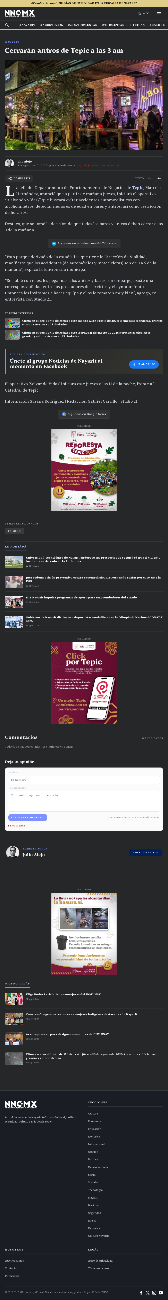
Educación (94, 1129)
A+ (159, 178)
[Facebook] (141, 1293)
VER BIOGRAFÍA (143, 852)
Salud (91, 1175)
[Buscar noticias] (7, 25)
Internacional (96, 1144)
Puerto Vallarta (98, 1167)
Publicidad (12, 1276)
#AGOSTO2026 (51, 25)
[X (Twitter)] (147, 1293)
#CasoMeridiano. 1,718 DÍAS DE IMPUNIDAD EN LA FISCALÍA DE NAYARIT (84, 3)
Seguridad (94, 1213)
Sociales (93, 1182)
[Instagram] (154, 1293)
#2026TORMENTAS (82, 25)
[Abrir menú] (159, 14)
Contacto (11, 1268)
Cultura (93, 1113)
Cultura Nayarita (98, 1236)
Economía (94, 1121)
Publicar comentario (27, 817)
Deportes (94, 1228)
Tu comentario (17, 787)
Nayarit (12, 42)
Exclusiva (94, 1136)
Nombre (13, 772)
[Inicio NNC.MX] (20, 14)
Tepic (137, 187)
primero (14, 531)
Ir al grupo (147, 364)
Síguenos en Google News (87, 414)
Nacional (94, 1205)
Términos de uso (98, 1268)
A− (149, 178)
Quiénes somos (14, 1260)
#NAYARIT (27, 25)
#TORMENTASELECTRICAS (123, 25)
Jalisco (92, 1220)
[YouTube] (161, 1293)
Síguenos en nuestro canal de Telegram (87, 243)
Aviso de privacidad (100, 1260)
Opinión (93, 1152)
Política (93, 1159)
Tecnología (95, 1190)
